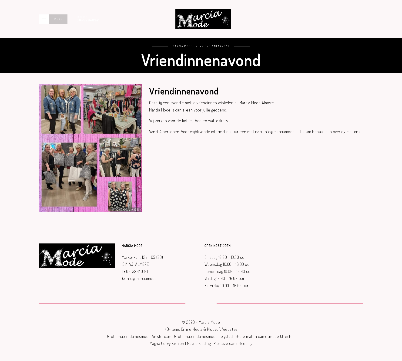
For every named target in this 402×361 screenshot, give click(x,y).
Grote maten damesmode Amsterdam (139, 336)
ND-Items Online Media (183, 329)
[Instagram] (206, 303)
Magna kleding (199, 343)
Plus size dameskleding (233, 343)
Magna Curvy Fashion (167, 343)
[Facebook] (195, 303)
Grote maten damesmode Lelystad (203, 336)
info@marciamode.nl (281, 131)
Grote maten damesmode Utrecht (264, 336)
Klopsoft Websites (222, 329)
